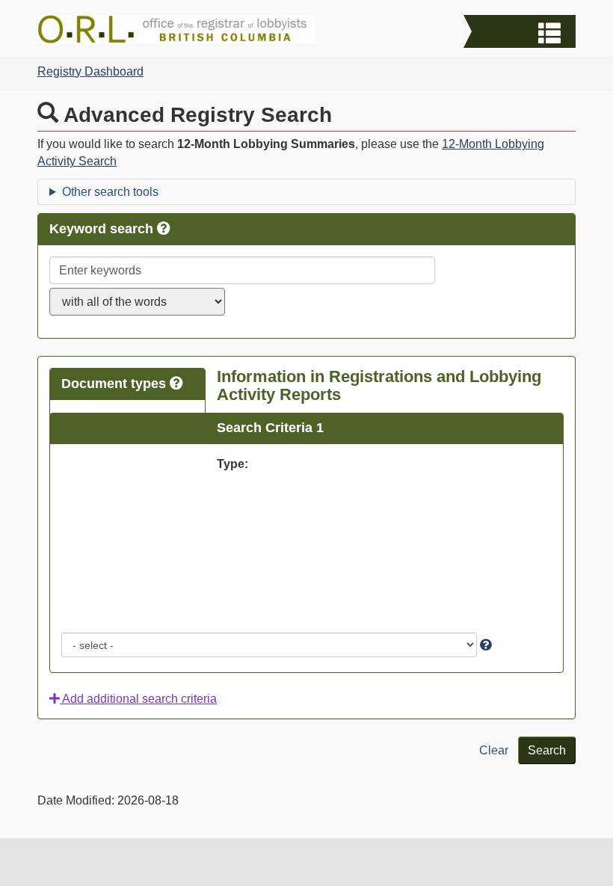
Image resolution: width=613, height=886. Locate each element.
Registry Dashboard (90, 71)
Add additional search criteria (138, 698)
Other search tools (110, 191)
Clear (493, 750)
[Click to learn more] (486, 645)
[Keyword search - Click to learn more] (163, 228)
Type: (232, 464)
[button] (521, 33)
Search (547, 750)
